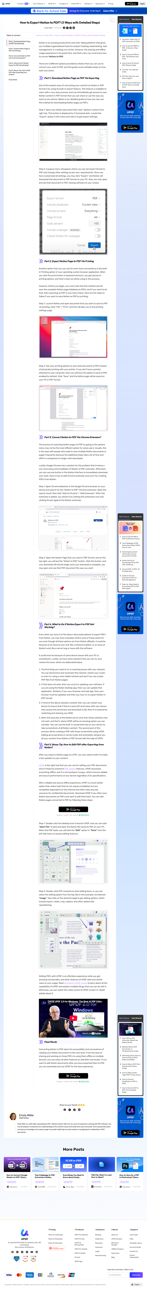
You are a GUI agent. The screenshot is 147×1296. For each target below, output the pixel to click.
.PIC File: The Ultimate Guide (130, 71)
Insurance (99, 1247)
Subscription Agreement (69, 1284)
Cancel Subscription (134, 1256)
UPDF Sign (78, 1261)
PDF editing (70, 769)
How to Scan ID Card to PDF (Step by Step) (130, 64)
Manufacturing (100, 1255)
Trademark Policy (100, 1284)
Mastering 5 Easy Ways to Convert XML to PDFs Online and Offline (131, 1058)
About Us (114, 1235)
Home (38, 35)
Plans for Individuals (55, 1235)
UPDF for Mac (80, 1239)
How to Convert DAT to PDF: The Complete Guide (130, 1090)
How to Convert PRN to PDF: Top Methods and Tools (130, 57)
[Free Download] (131, 4)
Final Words (13, 80)
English (136, 1284)
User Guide (134, 1235)
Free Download (131, 4)
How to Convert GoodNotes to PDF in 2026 (129, 1081)
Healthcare (99, 1239)
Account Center (135, 1247)
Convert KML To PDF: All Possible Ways (130, 570)
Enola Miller (48, 28)
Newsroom (115, 1253)
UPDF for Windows (81, 1235)
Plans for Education (55, 1243)
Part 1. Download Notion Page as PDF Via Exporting (19, 42)
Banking (98, 1235)
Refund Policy (89, 1284)
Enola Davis (97, 1187)
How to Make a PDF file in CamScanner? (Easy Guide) (131, 1066)
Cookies (80, 1284)
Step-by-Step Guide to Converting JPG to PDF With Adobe (130, 586)
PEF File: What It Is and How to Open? (130, 77)
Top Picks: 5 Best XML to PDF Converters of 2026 (131, 40)
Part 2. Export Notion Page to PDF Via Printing (19, 50)
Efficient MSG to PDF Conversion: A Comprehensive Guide (130, 1049)
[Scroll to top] (142, 1290)
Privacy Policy (40, 1284)
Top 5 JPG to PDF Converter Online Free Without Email (130, 1040)
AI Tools (77, 1257)
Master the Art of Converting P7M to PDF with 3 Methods (130, 563)
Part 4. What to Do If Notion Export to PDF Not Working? (19, 64)
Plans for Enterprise (55, 1239)
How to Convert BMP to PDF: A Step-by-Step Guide (130, 48)
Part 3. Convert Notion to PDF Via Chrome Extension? (19, 57)
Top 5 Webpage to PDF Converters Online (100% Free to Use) (131, 545)
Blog (113, 1257)
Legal (97, 1251)
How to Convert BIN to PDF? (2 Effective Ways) (131, 538)
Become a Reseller (115, 1244)
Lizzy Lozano (13, 1187)
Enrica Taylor (70, 1187)
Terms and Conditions (54, 1284)
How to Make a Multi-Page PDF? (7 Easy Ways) (131, 1074)
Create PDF (48, 35)
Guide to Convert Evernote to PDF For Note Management (129, 578)
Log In (142, 4)
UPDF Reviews (116, 1239)
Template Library (136, 1243)
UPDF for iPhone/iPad (79, 1244)
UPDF (7, 4)
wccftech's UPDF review (75, 983)
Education (99, 1243)
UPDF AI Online (80, 1253)
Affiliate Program (117, 1249)
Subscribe (136, 1275)
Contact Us (134, 1251)
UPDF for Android (81, 1249)
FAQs (131, 1239)
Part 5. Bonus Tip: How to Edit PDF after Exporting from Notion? (19, 72)
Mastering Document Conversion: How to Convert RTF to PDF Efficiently (129, 554)
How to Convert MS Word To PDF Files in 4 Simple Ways (131, 85)
